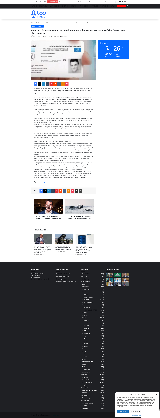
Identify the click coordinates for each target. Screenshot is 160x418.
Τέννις (85, 315)
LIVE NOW (121, 6)
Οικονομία (85, 387)
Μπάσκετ (86, 299)
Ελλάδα (38, 23)
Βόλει (85, 292)
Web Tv (84, 284)
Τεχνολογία (85, 400)
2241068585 (37, 275)
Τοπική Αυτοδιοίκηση (88, 403)
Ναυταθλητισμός (88, 302)
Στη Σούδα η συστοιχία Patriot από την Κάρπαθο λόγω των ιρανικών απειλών (63, 247)
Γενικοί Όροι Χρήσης (61, 279)
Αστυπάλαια (87, 323)
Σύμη (85, 351)
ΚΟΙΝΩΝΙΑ (73, 6)
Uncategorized (86, 281)
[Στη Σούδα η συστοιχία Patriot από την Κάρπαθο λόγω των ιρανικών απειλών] (64, 239)
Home (34, 23)
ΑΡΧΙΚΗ (34, 6)
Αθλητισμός (85, 287)
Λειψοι (85, 338)
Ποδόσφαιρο (87, 307)
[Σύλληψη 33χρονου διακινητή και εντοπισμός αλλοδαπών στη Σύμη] (117, 284)
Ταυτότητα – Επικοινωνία (63, 274)
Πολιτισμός (85, 395)
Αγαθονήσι (87, 320)
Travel (85, 405)
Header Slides (86, 274)
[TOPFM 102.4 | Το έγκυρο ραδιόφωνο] (38, 14)
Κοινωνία (40, 26)
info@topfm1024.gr (39, 273)
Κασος (85, 330)
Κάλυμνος (86, 325)
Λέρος (85, 341)
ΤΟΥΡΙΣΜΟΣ (94, 6)
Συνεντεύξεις (86, 398)
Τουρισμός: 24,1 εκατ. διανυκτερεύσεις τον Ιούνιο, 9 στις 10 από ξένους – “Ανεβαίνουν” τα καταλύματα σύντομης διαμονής (84, 249)
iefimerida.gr (41, 182)
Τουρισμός (85, 408)
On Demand (85, 279)
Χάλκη (85, 356)
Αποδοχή (123, 411)
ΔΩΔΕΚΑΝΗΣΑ (43, 6)
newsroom (37, 36)
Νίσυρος (86, 343)
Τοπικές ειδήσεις (88, 382)
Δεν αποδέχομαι (135, 411)
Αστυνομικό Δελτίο (87, 361)
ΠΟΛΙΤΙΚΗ (65, 6)
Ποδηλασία (87, 305)
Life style (84, 276)
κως (85, 336)
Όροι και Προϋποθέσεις (62, 276)
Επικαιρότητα (86, 372)
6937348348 (37, 277)
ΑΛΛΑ (112, 6)
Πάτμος (86, 346)
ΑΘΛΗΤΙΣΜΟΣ (104, 6)
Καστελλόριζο (87, 333)
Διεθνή (86, 294)
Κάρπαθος (87, 328)
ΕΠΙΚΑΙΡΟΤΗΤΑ (84, 6)
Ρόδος (85, 349)
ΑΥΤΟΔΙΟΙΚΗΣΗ (55, 6)
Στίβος (85, 312)
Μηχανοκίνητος (88, 297)
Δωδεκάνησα (87, 369)
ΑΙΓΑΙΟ (84, 318)
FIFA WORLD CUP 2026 (91, 310)
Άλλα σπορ (87, 289)
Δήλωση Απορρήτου (137, 415)
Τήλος (85, 354)
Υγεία (85, 385)
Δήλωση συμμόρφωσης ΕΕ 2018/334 (66, 281)
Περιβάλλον (87, 380)
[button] (157, 394)
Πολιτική (84, 392)
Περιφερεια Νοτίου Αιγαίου (89, 390)
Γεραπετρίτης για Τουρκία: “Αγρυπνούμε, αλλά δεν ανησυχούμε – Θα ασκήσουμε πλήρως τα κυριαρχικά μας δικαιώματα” (42, 249)
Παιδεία (86, 377)
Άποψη (84, 359)
